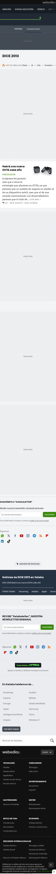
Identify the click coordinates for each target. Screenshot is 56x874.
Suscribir (49, 514)
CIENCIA (41, 9)
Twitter (8, 535)
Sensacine (33, 785)
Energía (6, 703)
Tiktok (8, 540)
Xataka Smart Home (12, 779)
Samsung (33, 708)
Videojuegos (8, 174)
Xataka (6, 767)
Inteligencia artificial (12, 714)
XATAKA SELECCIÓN (24, 9)
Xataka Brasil (9, 849)
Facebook (15, 535)
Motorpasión (34, 804)
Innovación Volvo (33, 29)
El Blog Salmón (35, 822)
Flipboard (47, 535)
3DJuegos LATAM (36, 845)
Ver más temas (11, 729)
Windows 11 (34, 719)
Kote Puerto (16, 202)
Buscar (52, 740)
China (24, 65)
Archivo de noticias (29, 563)
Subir (45, 752)
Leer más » (35, 199)
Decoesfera (8, 826)
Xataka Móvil (9, 771)
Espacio (7, 697)
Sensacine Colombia (38, 853)
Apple (44, 591)
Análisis (35, 591)
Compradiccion (10, 830)
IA (32, 65)
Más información (44, 871)
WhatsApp (2, 535)
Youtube (21, 535)
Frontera (48, 65)
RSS (40, 535)
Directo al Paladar (11, 804)
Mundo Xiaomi (9, 783)
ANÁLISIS (6, 9)
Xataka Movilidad (37, 703)
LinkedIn (2, 540)
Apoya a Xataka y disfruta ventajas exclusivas (28, 670)
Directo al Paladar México (14, 857)
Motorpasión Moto (37, 808)
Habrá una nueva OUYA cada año (13, 168)
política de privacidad (39, 520)
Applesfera (8, 775)
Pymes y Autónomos (38, 826)
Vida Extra (33, 771)
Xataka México (10, 845)
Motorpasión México (38, 857)
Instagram (28, 535)
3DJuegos (33, 767)
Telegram (34, 535)
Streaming (23, 591)
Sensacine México (37, 849)
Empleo (6, 719)
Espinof (32, 789)
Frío (38, 65)
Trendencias (8, 822)
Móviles (32, 697)
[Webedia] (49, 2)
